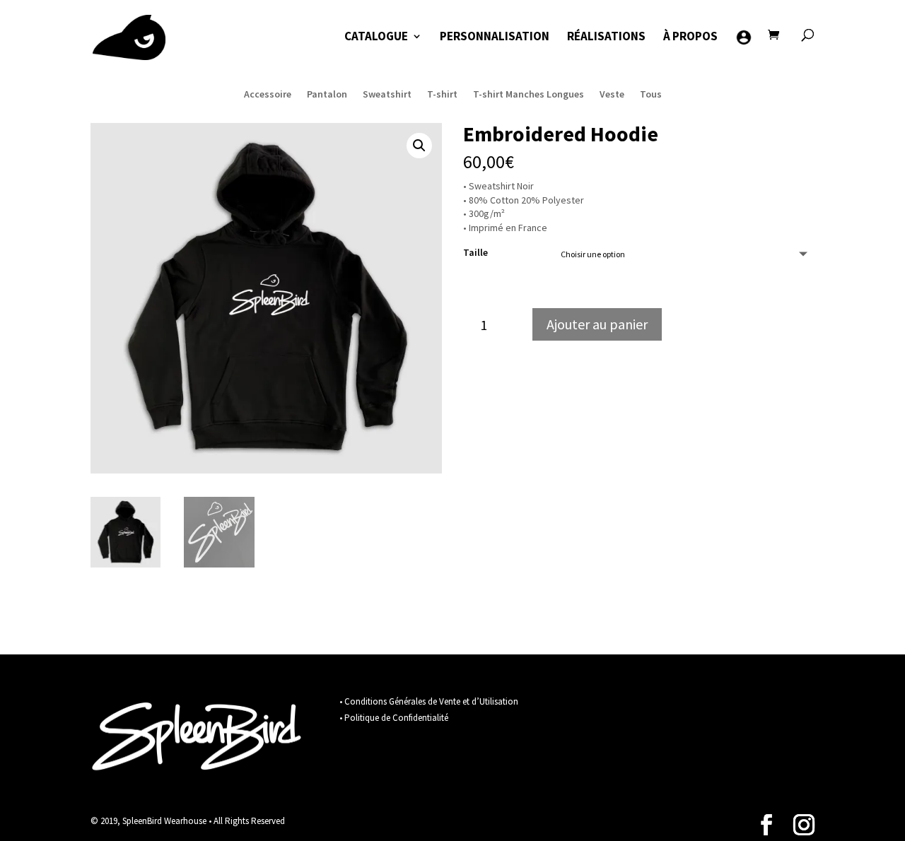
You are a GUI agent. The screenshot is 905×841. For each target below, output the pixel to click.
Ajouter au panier (597, 324)
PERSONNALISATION (494, 37)
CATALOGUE (376, 37)
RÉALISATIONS (606, 37)
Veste (612, 93)
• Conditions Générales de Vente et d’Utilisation (428, 701)
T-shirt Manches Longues (528, 93)
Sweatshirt (387, 93)
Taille (475, 252)
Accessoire (267, 93)
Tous (651, 93)
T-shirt (442, 93)
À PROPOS (690, 37)
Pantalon (327, 93)
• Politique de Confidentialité (393, 718)
